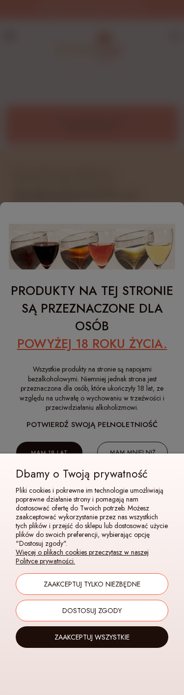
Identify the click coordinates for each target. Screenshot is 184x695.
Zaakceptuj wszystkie (92, 637)
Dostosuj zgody (92, 610)
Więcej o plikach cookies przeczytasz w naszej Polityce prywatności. (82, 556)
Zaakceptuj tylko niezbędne (92, 584)
